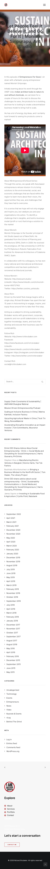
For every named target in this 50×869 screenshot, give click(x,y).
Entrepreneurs (27, 52)
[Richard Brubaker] (5, 4)
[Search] (25, 381)
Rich (39, 52)
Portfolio (11, 812)
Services (11, 809)
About (9, 806)
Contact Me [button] (12, 844)
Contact (10, 815)
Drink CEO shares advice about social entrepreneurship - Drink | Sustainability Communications (21, 481)
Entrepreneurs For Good (30, 77)
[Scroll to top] (45, 864)
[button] (44, 5)
